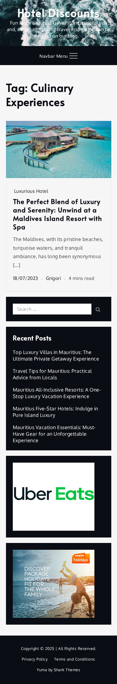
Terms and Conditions (74, 659)
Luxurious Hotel (31, 191)
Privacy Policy (35, 659)
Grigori (53, 278)
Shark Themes (67, 669)
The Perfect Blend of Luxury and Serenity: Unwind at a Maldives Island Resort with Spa (57, 214)
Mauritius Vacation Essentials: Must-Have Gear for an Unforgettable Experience (54, 433)
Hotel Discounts (58, 12)
